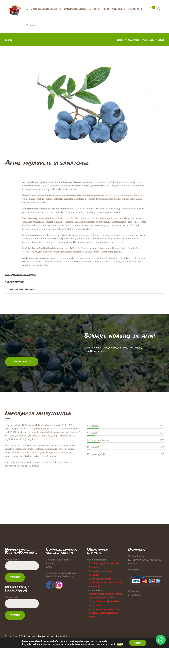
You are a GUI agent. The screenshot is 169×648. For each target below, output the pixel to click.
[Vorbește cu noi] (161, 640)
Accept (137, 642)
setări (120, 644)
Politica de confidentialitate (59, 576)
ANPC (49, 566)
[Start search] (109, 379)
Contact (50, 563)
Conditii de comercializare (59, 559)
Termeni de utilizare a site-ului (61, 572)
